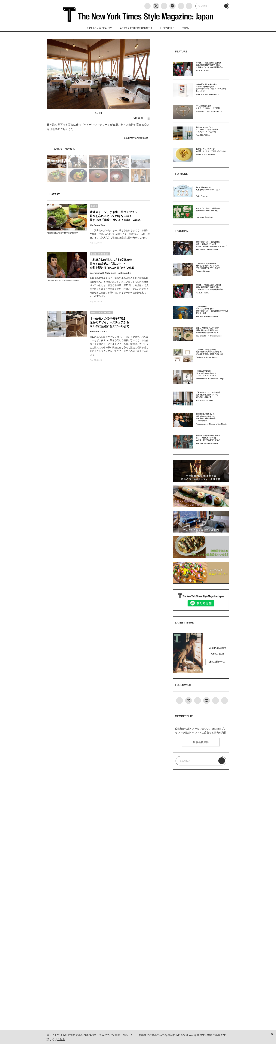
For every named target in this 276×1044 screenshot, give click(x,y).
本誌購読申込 (217, 661)
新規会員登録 (201, 742)
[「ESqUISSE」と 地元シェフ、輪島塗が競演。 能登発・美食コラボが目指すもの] (98, 149)
